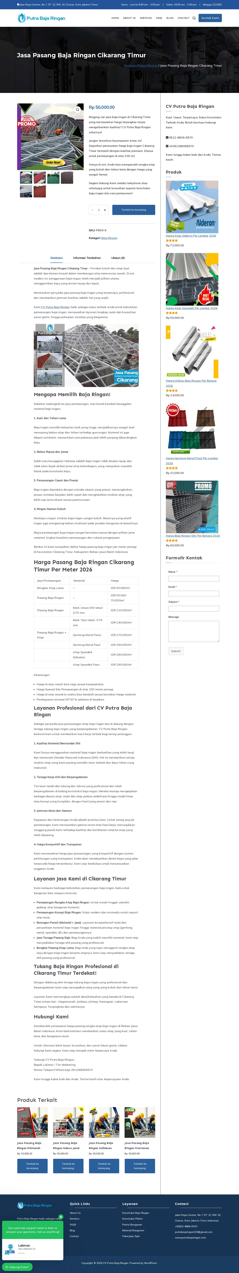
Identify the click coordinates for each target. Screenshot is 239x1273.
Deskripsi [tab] (56, 258)
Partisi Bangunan (132, 1224)
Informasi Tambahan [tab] (87, 258)
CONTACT (183, 17)
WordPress (150, 1263)
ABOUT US (129, 17)
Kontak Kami (210, 18)
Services (74, 1218)
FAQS (159, 17)
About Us (75, 1212)
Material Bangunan (133, 1230)
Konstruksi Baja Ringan (135, 1212)
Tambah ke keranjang (133, 209)
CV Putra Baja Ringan (55, 307)
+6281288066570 (181, 146)
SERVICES (146, 17)
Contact (74, 1236)
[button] (77, 109)
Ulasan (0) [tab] (118, 258)
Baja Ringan (148, 65)
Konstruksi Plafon (132, 1218)
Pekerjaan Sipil (130, 1236)
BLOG (170, 17)
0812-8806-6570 (180, 137)
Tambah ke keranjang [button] (32, 1166)
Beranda (130, 65)
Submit (176, 651)
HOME (115, 17)
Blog (72, 1230)
